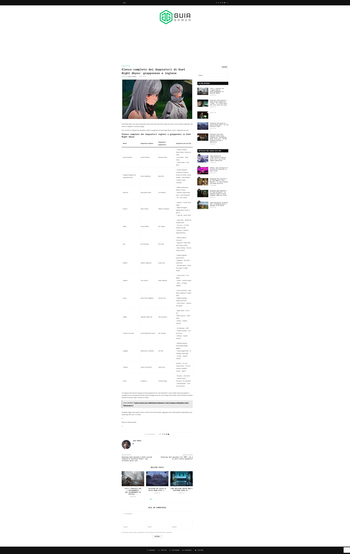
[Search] (227, 2)
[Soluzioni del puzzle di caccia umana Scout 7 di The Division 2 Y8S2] (157, 478)
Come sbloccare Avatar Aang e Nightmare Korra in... (181, 489)
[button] (124, 485)
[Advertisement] (175, 47)
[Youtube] (224, 2)
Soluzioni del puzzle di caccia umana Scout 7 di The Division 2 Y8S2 (219, 124)
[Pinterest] (222, 2)
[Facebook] (216, 2)
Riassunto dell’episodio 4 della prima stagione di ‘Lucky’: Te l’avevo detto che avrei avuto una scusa (218, 103)
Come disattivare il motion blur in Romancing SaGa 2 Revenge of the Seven (219, 204)
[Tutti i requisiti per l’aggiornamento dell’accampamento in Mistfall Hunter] (133, 478)
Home (124, 2)
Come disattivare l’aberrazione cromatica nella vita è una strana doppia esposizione (218, 158)
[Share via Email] (168, 434)
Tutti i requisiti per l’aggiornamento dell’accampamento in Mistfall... (133, 491)
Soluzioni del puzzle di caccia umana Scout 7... (157, 489)
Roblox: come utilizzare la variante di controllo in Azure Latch (219, 169)
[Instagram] (220, 2)
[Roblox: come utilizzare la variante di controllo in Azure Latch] (202, 170)
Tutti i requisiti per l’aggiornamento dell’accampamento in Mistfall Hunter (217, 91)
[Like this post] (160, 434)
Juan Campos (132, 76)
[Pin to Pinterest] (166, 434)
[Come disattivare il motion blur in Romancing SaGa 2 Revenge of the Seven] (202, 205)
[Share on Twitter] (164, 434)
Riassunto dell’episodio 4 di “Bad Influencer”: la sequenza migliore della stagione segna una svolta (218, 193)
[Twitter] (218, 2)
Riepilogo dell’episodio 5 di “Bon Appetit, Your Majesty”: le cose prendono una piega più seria (219, 181)
